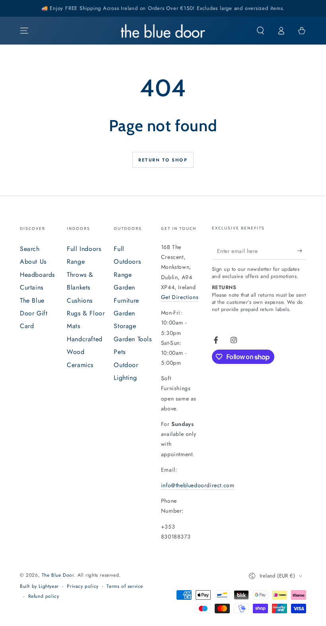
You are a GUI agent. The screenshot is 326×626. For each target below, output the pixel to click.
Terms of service (125, 586)
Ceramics (80, 364)
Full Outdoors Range (127, 261)
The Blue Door (58, 575)
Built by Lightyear (39, 586)
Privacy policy (82, 586)
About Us (33, 261)
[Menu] (24, 30)
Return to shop (163, 160)
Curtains (31, 287)
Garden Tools (132, 339)
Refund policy (43, 596)
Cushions (80, 300)
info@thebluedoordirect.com (198, 485)
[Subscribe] (301, 250)
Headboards (37, 274)
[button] (260, 30)
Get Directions (179, 297)
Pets (119, 351)
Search (30, 248)
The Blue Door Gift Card (33, 313)
